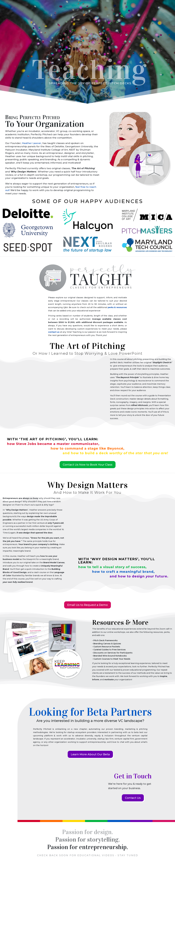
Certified (61, 930)
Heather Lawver (31, 143)
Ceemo (124, 14)
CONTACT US (87, 901)
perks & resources (117, 307)
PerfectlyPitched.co (13, 940)
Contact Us (133, 797)
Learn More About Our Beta (90, 754)
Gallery (129, 940)
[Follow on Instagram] (94, 910)
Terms (6, 943)
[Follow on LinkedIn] (87, 911)
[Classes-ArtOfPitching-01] (52, 413)
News (134, 14)
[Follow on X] (81, 910)
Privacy (42, 940)
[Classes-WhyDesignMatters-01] (123, 552)
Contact (160, 14)
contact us (53, 332)
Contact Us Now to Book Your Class (87, 464)
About (145, 14)
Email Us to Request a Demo (87, 605)
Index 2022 (104, 940)
